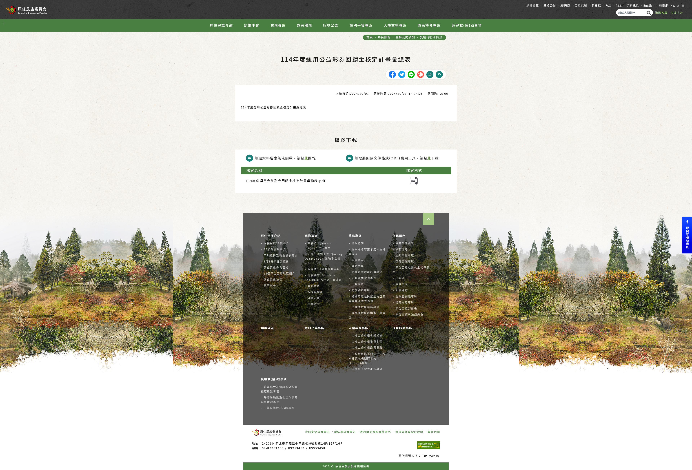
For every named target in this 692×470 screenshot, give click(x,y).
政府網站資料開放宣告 (375, 432)
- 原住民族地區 (271, 279)
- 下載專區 (356, 284)
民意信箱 (581, 5)
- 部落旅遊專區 (403, 261)
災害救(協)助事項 (467, 25)
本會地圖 (434, 432)
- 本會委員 (312, 286)
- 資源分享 (400, 284)
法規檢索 (676, 12)
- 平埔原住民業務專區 (364, 307)
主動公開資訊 (405, 37)
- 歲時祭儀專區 (403, 255)
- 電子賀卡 (268, 285)
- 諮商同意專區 (403, 302)
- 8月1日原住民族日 (275, 261)
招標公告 (549, 5)
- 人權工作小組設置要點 (366, 347)
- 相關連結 (400, 290)
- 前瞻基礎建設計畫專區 (366, 272)
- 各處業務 (356, 266)
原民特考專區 (429, 25)
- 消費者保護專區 (405, 296)
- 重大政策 (356, 260)
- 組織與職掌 (314, 292)
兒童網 (663, 5)
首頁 (369, 37)
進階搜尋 (661, 12)
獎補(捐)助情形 (431, 37)
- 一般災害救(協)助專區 (278, 408)
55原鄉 (565, 5)
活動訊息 (632, 5)
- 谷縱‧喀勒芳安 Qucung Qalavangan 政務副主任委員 (324, 258)
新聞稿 (596, 5)
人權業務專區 (395, 25)
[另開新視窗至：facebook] (392, 74)
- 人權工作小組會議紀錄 (366, 335)
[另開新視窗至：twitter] (401, 74)
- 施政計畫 (312, 298)
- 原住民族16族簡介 (275, 243)
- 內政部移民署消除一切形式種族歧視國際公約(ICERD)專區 (367, 358)
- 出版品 (399, 278)
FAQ (608, 5)
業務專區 (278, 25)
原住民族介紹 (221, 25)
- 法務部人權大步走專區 (366, 369)
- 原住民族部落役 (405, 308)
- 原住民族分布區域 (275, 267)
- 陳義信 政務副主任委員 (322, 269)
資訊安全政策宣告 (317, 432)
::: (3, 3)
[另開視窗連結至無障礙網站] (428, 445)
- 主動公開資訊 (403, 243)
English (649, 5)
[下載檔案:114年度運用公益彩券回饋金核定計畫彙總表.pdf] (414, 180)
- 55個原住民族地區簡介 (278, 273)
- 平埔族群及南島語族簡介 (279, 255)
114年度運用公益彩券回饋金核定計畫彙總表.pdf (285, 180)
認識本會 (251, 25)
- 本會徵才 (312, 304)
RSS (619, 5)
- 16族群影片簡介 (273, 249)
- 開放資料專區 (359, 290)
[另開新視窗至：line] (411, 74)
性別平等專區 (361, 25)
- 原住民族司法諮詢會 (408, 314)
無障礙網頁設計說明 (409, 432)
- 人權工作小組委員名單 (366, 341)
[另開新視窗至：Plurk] (420, 74)
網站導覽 (532, 5)
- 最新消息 (400, 249)
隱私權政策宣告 (345, 432)
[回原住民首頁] (26, 8)
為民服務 (304, 25)
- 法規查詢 (356, 243)
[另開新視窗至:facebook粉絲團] (687, 235)
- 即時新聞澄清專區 (362, 278)
